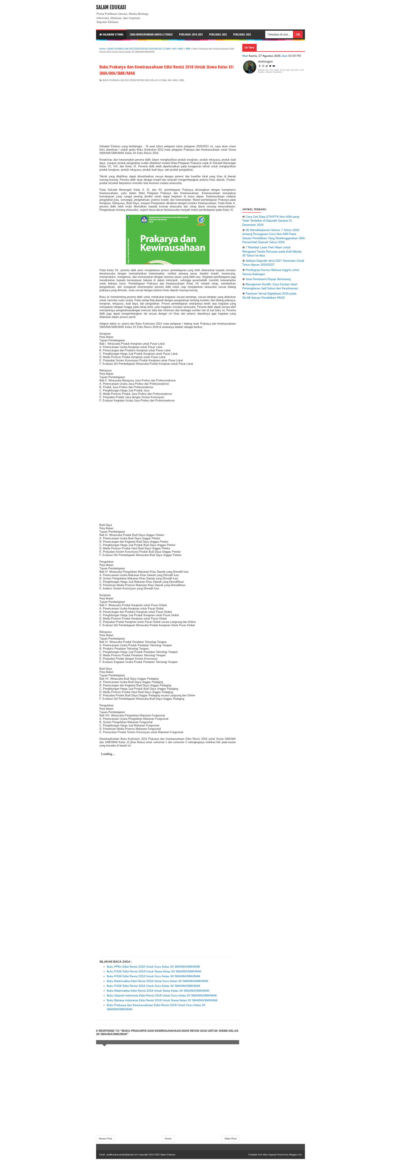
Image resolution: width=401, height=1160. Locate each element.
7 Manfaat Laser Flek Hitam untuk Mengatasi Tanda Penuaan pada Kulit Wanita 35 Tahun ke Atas (272, 251)
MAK (175, 80)
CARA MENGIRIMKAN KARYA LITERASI (151, 34)
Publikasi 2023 (242, 34)
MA (169, 80)
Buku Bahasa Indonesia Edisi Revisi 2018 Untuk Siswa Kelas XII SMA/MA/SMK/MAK (162, 1000)
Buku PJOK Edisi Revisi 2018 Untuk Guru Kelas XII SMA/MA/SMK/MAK (153, 976)
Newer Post (105, 1138)
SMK (181, 80)
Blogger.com (295, 1154)
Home (168, 1138)
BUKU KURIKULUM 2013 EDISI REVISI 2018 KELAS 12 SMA (135, 80)
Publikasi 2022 (218, 34)
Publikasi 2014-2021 (191, 34)
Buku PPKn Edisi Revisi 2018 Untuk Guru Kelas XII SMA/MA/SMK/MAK (153, 966)
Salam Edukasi (111, 7)
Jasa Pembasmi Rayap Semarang (268, 279)
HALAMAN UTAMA (112, 34)
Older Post (230, 1138)
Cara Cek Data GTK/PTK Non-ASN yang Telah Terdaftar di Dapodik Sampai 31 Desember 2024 (270, 220)
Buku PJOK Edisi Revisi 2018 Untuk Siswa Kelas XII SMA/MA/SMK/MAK (154, 971)
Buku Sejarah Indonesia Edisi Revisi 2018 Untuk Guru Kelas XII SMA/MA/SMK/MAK (162, 995)
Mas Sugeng (269, 1154)
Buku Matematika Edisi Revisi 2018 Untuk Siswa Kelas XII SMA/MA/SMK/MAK (158, 990)
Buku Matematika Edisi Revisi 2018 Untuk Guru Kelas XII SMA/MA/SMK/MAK (157, 981)
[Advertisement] (167, 113)
